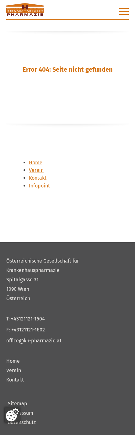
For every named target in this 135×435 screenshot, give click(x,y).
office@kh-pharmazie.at (34, 341)
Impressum (20, 413)
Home (13, 361)
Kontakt (15, 380)
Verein (13, 370)
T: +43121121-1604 (25, 319)
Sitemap (17, 404)
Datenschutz (22, 422)
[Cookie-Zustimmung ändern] (12, 414)
